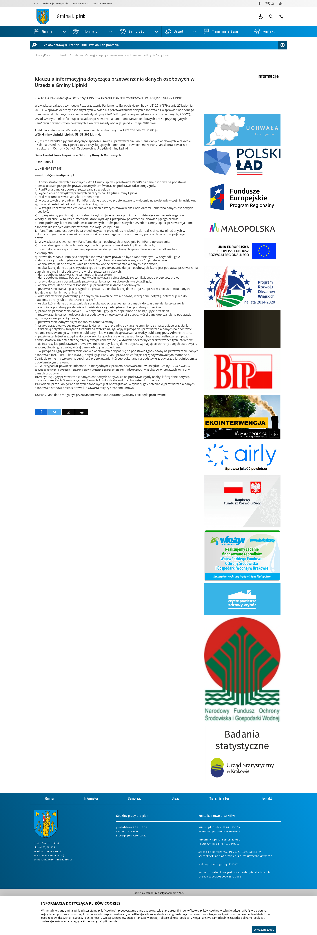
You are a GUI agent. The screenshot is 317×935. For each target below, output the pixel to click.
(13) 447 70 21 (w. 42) (51, 855)
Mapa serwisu (81, 3)
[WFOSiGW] (242, 580)
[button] (261, 17)
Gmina (49, 799)
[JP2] (242, 347)
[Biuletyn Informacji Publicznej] (270, 3)
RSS (36, 3)
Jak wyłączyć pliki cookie (102, 921)
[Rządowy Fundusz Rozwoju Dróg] (242, 527)
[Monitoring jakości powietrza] (242, 472)
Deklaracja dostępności (55, 3)
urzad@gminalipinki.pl (57, 859)
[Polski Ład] (242, 174)
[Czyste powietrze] (242, 614)
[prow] (242, 307)
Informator (91, 799)
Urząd (62, 55)
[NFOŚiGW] (242, 721)
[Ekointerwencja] (242, 438)
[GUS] (242, 783)
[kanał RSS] (280, 3)
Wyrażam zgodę (264, 929)
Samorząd (134, 799)
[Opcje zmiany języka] (281, 17)
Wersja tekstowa (102, 3)
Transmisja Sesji (220, 799)
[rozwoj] (242, 263)
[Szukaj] (271, 17)
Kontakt (266, 799)
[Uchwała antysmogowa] (242, 145)
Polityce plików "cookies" (174, 917)
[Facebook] (259, 3)
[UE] (242, 216)
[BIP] (242, 392)
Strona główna (43, 55)
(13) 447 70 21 (53, 851)
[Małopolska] (242, 235)
